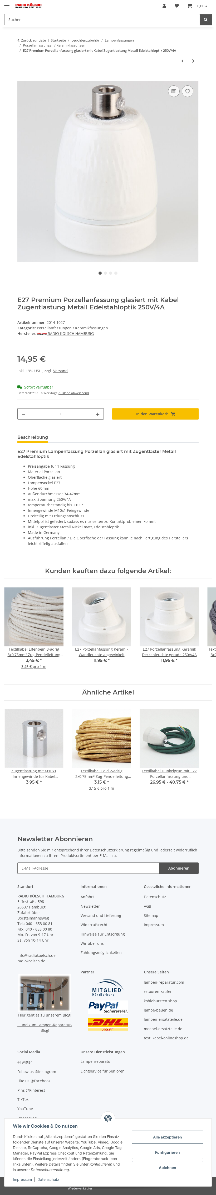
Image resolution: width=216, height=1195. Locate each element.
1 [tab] (100, 273)
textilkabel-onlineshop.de (166, 1037)
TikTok (22, 1099)
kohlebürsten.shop (160, 1000)
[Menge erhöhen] (98, 413)
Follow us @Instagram (36, 1071)
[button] (164, 6)
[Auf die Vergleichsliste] (174, 91)
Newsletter (90, 906)
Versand (60, 370)
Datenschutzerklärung (109, 849)
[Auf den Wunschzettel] (187, 91)
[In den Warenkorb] (21, 78)
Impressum (22, 1179)
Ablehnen (167, 1167)
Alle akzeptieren (167, 1137)
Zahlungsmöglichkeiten (101, 952)
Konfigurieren (167, 1152)
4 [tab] (115, 273)
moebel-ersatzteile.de (163, 1028)
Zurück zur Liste (33, 40)
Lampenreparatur (96, 1061)
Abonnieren (178, 868)
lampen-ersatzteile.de (163, 1019)
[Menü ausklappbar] (6, 3)
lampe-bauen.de (158, 1010)
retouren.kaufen (158, 991)
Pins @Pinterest (31, 1090)
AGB (147, 906)
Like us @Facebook (33, 1080)
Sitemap (151, 915)
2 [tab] (105, 273)
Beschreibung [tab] (32, 437)
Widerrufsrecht (94, 924)
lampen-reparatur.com (164, 982)
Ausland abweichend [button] (73, 393)
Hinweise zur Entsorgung (103, 934)
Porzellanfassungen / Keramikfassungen (72, 327)
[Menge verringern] (23, 413)
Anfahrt (87, 896)
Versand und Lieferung (101, 915)
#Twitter (24, 1062)
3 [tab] (110, 273)
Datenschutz (48, 1179)
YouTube (25, 1108)
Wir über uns (92, 943)
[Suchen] (206, 19)
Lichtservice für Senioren (103, 1071)
